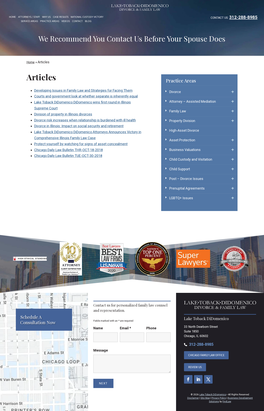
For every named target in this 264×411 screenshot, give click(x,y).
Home (12, 16)
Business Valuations (185, 150)
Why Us (46, 16)
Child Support (179, 169)
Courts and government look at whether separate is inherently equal (86, 96)
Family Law (177, 111)
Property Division (182, 121)
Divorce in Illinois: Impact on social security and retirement (78, 126)
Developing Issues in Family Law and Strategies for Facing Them (83, 90)
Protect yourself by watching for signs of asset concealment (81, 144)
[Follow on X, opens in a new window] (208, 379)
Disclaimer (193, 398)
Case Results (60, 16)
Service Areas (29, 21)
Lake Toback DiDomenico (212, 394)
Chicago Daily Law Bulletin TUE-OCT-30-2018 (68, 156)
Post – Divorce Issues (186, 179)
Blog (88, 21)
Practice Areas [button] (49, 21)
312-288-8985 (243, 17)
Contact (77, 21)
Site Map (205, 398)
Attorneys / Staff (29, 16)
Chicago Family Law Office (206, 355)
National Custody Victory (87, 16)
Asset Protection (182, 140)
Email (125, 328)
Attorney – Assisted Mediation (192, 101)
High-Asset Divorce (184, 130)
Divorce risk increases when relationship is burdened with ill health (85, 120)
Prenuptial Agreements (187, 188)
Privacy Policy (218, 398)
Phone (151, 328)
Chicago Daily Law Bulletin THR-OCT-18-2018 (68, 150)
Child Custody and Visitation (190, 159)
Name (98, 328)
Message (100, 350)
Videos (65, 21)
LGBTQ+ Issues (181, 198)
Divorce (175, 92)
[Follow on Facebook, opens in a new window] (188, 379)
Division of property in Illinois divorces (63, 114)
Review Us (195, 367)
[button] (260, 383)
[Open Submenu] (232, 91)
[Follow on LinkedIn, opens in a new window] (198, 379)
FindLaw (226, 401)
